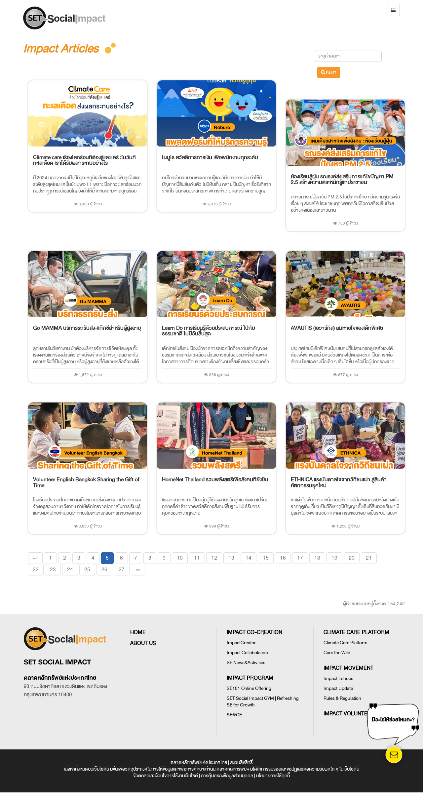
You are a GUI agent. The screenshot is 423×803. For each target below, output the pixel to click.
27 (122, 569)
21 (369, 558)
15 (266, 558)
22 (36, 569)
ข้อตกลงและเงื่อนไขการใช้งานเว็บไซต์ (165, 776)
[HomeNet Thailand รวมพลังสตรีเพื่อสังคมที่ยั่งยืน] (216, 435)
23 (53, 569)
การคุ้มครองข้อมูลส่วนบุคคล (227, 776)
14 (248, 558)
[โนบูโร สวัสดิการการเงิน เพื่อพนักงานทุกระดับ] (216, 113)
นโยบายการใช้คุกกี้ (273, 776)
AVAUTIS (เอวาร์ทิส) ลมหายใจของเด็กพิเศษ (337, 328)
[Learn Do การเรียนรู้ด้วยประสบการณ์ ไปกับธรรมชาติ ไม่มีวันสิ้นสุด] (216, 284)
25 (87, 569)
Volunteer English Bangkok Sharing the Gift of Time (86, 482)
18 (317, 558)
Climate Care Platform (345, 643)
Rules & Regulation (342, 698)
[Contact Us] (394, 755)
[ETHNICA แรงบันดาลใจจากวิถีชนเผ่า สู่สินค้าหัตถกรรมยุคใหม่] (345, 435)
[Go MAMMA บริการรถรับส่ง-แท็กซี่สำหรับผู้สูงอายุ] (87, 284)
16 (283, 558)
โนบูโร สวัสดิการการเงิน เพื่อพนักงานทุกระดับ (210, 157)
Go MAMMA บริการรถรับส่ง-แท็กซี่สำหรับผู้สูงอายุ (87, 328)
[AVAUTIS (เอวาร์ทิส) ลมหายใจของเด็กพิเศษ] (345, 284)
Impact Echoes (338, 678)
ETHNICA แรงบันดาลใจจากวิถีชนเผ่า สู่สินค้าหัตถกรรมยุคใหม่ (339, 482)
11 (197, 558)
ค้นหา (330, 72)
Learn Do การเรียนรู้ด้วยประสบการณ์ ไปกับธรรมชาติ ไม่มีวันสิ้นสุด (208, 331)
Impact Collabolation (247, 652)
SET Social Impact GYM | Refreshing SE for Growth (263, 702)
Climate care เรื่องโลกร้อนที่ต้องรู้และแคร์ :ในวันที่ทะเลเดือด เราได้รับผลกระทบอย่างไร (84, 160)
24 (70, 569)
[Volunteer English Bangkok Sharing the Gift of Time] (87, 435)
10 (180, 558)
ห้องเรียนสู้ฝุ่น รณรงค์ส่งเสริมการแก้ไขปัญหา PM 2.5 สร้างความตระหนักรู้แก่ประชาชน (342, 179)
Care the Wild (337, 652)
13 (231, 558)
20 (352, 558)
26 (104, 569)
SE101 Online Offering (249, 688)
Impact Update (338, 688)
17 (300, 558)
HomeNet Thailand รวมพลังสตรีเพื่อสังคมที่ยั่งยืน (215, 479)
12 (214, 558)
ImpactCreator (241, 643)
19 (334, 558)
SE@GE (234, 715)
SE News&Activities (246, 662)
